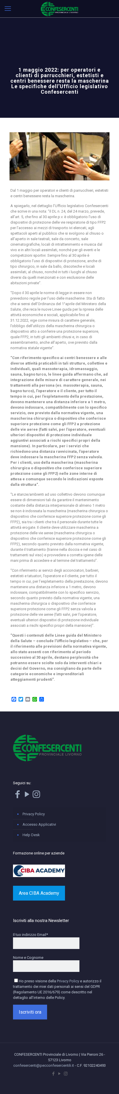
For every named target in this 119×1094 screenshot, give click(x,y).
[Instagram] (36, 796)
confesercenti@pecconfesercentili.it (43, 1065)
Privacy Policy (34, 814)
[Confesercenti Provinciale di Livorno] (59, 8)
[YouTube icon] (59, 1073)
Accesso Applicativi (39, 824)
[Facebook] (17, 796)
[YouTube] (27, 796)
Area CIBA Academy (39, 893)
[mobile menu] (8, 9)
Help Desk (31, 835)
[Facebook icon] (53, 1073)
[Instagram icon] (66, 1073)
